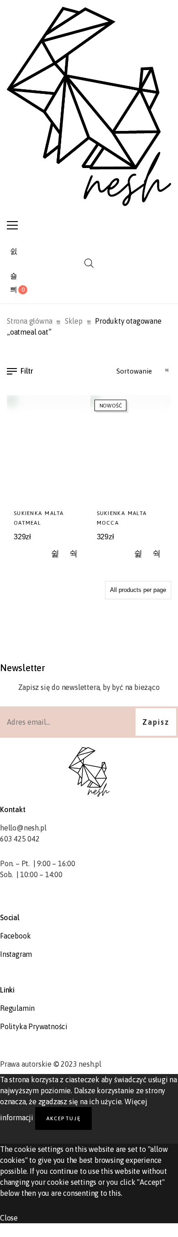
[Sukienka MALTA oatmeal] (48, 449)
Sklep (74, 321)
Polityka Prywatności (34, 1026)
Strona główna (29, 321)
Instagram (16, 954)
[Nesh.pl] (89, 106)
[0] (14, 290)
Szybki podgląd (74, 554)
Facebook (15, 936)
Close (9, 1218)
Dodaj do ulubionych (55, 554)
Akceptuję (63, 1118)
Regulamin (17, 1008)
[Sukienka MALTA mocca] (131, 449)
